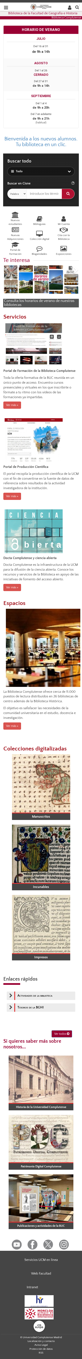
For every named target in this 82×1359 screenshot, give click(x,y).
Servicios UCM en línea (41, 1260)
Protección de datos (41, 1348)
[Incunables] (41, 853)
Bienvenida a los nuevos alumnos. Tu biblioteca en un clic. (41, 141)
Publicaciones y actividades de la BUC (41, 1226)
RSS (41, 1352)
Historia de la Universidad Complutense (41, 1107)
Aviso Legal (41, 1344)
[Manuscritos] (41, 783)
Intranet (32, 1287)
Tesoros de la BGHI (30, 1007)
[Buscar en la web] (77, 7)
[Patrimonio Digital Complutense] (41, 1139)
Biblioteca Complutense (66, 17)
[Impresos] (41, 924)
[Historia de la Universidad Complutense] (41, 1079)
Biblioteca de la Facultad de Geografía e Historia (42, 13)
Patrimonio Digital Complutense (41, 1166)
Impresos (41, 957)
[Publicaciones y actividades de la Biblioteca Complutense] (41, 1198)
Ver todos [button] (60, 1034)
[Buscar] (68, 194)
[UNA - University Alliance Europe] (39, 1326)
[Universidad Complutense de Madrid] (41, 6)
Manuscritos (41, 816)
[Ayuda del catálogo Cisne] (73, 183)
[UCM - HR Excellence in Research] (39, 1301)
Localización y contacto (41, 1341)
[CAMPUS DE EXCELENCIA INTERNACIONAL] (39, 1313)
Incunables (41, 887)
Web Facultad (41, 1273)
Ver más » (12, 405)
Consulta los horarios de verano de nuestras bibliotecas (39, 303)
